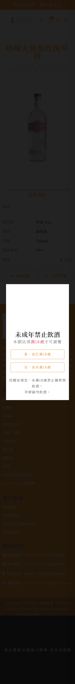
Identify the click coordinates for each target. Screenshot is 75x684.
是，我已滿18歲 (37, 354)
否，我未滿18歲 (37, 367)
